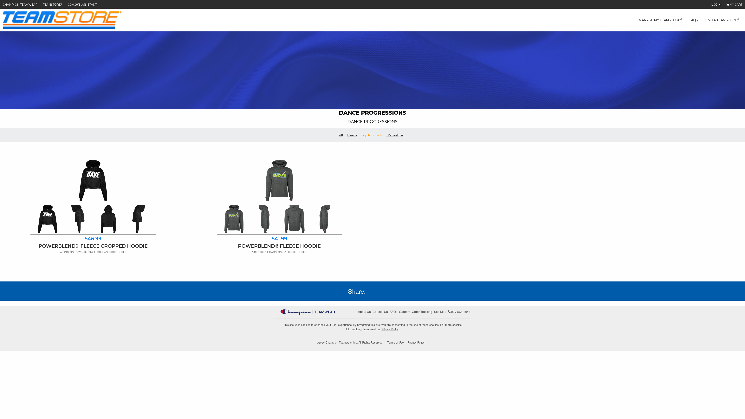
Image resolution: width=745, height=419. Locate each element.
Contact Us (380, 311)
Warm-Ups (394, 135)
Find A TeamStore (722, 20)
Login (716, 4)
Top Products (372, 135)
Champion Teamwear (20, 4)
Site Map (440, 311)
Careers (404, 311)
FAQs (693, 20)
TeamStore (52, 4)
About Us (364, 311)
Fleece (352, 135)
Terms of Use (395, 342)
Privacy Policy (390, 329)
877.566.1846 (460, 311)
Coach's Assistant (82, 4)
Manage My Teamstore (660, 20)
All (341, 135)
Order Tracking (422, 311)
